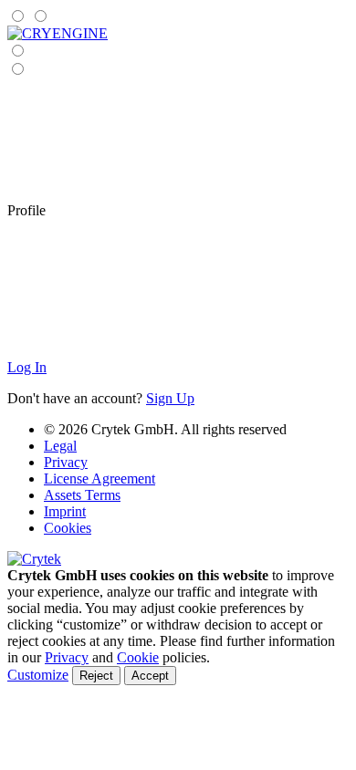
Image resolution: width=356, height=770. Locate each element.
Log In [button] (27, 367)
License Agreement (99, 478)
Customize (37, 674)
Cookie (138, 657)
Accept (150, 675)
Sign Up (170, 398)
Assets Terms (82, 495)
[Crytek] (34, 559)
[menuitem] (57, 33)
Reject (96, 675)
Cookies (67, 528)
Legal (60, 445)
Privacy (66, 462)
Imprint (65, 511)
